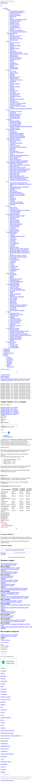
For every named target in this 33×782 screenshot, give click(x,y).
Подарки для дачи (14, 23)
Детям (11, 292)
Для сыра (12, 246)
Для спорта (13, 244)
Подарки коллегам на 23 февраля (18, 305)
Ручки (8, 110)
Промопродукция (14, 280)
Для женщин (13, 239)
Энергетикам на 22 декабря (17, 310)
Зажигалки (13, 144)
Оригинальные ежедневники (17, 136)
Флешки (12, 340)
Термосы (12, 29)
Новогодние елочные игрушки (18, 167)
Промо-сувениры (11, 273)
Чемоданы (12, 324)
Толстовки (12, 228)
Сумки (8, 311)
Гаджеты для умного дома (16, 332)
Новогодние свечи (15, 173)
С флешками (13, 270)
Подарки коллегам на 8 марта (17, 306)
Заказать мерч (10, 426)
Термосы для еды (14, 64)
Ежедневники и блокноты (13, 129)
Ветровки (12, 75)
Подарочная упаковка (15, 122)
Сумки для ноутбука (15, 321)
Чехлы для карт (14, 158)
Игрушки (12, 189)
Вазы (11, 185)
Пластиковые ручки (15, 116)
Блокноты (12, 130)
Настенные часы (14, 151)
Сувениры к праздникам (13, 284)
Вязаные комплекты (15, 77)
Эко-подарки (13, 309)
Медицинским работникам (17, 296)
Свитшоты (12, 92)
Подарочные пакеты (15, 125)
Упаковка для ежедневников (17, 137)
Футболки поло (14, 101)
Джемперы (13, 218)
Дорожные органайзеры (16, 143)
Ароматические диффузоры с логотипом (20, 184)
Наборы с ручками (15, 115)
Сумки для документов (16, 320)
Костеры (12, 46)
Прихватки (13, 199)
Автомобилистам (14, 285)
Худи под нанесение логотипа (18, 105)
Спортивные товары (15, 27)
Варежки (12, 74)
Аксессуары (13, 71)
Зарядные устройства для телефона (19, 333)
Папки (11, 154)
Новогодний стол (14, 174)
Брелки (12, 276)
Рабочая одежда (14, 90)
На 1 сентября (13, 299)
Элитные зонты (14, 346)
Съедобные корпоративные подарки (19, 155)
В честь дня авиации (15, 288)
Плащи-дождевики (15, 225)
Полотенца (13, 197)
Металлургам (13, 298)
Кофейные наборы (14, 48)
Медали (12, 34)
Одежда (9, 70)
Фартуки (12, 97)
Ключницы (13, 148)
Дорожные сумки (14, 313)
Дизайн (9, 357)
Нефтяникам (13, 302)
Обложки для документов (16, 152)
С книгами (13, 262)
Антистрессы (13, 274)
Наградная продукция (15, 35)
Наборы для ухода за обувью (17, 195)
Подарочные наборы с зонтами (18, 255)
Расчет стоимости (5, 369)
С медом (12, 265)
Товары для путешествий (16, 30)
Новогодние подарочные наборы (18, 170)
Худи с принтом (14, 229)
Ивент (8, 365)
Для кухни (12, 240)
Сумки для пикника (15, 322)
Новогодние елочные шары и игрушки (20, 169)
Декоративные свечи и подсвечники (19, 186)
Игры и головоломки (15, 15)
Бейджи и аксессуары (15, 140)
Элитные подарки (11, 342)
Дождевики (13, 81)
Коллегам (12, 295)
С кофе (11, 263)
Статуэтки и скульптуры (16, 202)
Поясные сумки (14, 316)
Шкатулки (12, 204)
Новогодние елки (14, 166)
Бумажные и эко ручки (16, 111)
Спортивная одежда (15, 93)
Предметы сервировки (16, 57)
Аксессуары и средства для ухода (18, 182)
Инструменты (13, 191)
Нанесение (9, 362)
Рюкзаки (12, 317)
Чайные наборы (14, 67)
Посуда (9, 41)
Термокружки (13, 63)
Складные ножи (14, 26)
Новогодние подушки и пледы (18, 171)
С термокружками (14, 269)
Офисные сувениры (12, 33)
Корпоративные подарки (13, 138)
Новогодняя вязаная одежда (17, 175)
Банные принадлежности (16, 12)
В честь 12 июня (14, 287)
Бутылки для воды (14, 13)
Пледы (11, 196)
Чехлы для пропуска (15, 159)
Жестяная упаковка (15, 121)
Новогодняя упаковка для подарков (19, 177)
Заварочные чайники (15, 45)
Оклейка (9, 364)
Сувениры (9, 358)
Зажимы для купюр (15, 145)
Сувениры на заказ (15, 213)
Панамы (12, 88)
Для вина (12, 235)
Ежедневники (13, 132)
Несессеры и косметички (16, 314)
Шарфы (12, 107)
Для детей (12, 237)
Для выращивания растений (17, 236)
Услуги (5, 355)
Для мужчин (13, 241)
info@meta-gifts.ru (4, 642)
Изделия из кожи (14, 247)
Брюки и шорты (14, 73)
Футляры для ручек (15, 118)
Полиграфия (10, 359)
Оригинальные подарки (16, 224)
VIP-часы (12, 343)
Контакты (6, 354)
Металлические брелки (16, 278)
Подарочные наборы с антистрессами (20, 251)
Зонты (8, 206)
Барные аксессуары (15, 42)
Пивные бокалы (14, 56)
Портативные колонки (16, 337)
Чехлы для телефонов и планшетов (19, 160)
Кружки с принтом (15, 221)
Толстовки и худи (14, 94)
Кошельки (12, 149)
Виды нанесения (8, 436)
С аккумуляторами (15, 259)
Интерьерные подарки (16, 192)
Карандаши (13, 112)
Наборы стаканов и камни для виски (19, 248)
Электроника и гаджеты (13, 328)
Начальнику (13, 300)
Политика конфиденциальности (16, 557)
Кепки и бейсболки (15, 84)
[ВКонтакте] (9, 433)
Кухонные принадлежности (17, 193)
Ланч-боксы (13, 51)
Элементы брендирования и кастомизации (21, 108)
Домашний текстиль (15, 188)
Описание (6, 435)
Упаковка (9, 119)
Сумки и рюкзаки (14, 226)
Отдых (8, 9)
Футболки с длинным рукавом (18, 103)
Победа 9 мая (13, 303)
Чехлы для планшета (15, 325)
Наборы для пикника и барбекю (18, 19)
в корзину (3, 426)
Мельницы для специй (16, 52)
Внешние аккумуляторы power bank (19, 331)
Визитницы (13, 141)
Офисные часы (14, 40)
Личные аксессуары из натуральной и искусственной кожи (20, 211)
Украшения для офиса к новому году (19, 180)
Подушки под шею (15, 24)
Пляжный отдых (14, 22)
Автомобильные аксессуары (17, 11)
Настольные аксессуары (16, 38)
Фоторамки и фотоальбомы (17, 203)
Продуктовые (13, 258)
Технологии (7, 351)
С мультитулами (14, 266)
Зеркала (12, 277)
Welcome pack (10, 366)
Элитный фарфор (14, 347)
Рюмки (12, 60)
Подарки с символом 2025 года (18, 178)
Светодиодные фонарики (16, 281)
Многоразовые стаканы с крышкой (19, 53)
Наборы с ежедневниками (16, 134)
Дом (8, 181)
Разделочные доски (15, 59)
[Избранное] (1, 370)
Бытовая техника (14, 329)
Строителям (13, 307)
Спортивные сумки (15, 318)
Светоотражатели (14, 283)
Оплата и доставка (8, 353)
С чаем (11, 272)
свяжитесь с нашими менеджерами (15, 549)
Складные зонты (14, 208)
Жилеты (12, 82)
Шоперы (12, 327)
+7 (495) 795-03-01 (5, 640)
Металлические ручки (15, 114)
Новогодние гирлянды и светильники (20, 165)
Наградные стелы (14, 37)
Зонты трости (13, 207)
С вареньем (13, 261)
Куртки (12, 85)
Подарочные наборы (12, 232)
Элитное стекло (14, 344)
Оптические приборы (15, 20)
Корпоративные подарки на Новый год (17, 162)
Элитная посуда (14, 68)
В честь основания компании (17, 289)
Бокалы (12, 44)
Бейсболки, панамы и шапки (17, 215)
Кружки (12, 49)
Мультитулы (13, 16)
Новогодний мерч (14, 222)
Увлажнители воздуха (15, 339)
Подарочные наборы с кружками (18, 256)
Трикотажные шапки (15, 96)
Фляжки (12, 66)
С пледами (12, 267)
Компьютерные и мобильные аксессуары (20, 335)
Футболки (12, 100)
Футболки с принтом (15, 104)
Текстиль (9, 361)
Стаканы (12, 62)
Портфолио (7, 350)
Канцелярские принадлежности (18, 147)
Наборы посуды (14, 55)
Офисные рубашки (15, 86)
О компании (7, 348)
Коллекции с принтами (13, 214)
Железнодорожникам (15, 294)
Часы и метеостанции (15, 156)
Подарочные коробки (15, 123)
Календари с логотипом (16, 163)
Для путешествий (14, 243)
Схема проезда (4, 651)
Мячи (11, 18)
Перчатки (12, 89)
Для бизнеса (13, 233)
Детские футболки (14, 217)
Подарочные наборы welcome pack (19, 250)
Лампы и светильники (16, 336)
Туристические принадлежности (18, 31)
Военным (12, 291)
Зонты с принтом (14, 219)
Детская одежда (14, 78)
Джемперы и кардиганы (16, 79)
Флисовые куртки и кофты (17, 99)
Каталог (6, 8)
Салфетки (12, 200)
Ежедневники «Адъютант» (17, 133)
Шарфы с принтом (15, 230)
